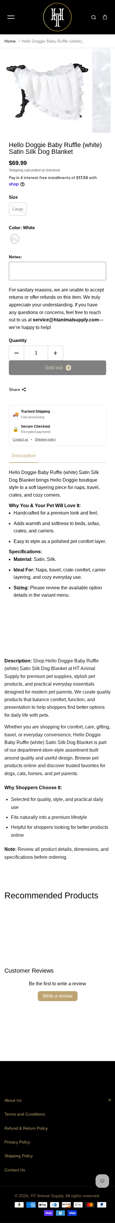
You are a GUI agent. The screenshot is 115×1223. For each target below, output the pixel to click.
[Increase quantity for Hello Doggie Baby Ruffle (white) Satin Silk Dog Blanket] (55, 353)
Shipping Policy (18, 1155)
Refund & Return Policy (26, 1128)
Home (10, 41)
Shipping (16, 170)
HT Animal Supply (47, 1195)
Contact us (20, 439)
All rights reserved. (82, 1195)
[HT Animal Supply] (57, 17)
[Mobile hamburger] (10, 17)
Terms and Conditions (24, 1114)
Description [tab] (24, 455)
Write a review (58, 995)
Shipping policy (45, 439)
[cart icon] (105, 17)
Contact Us (14, 1170)
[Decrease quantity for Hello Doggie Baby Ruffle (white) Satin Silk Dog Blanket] (16, 353)
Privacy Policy (17, 1142)
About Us (13, 1100)
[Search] (93, 17)
